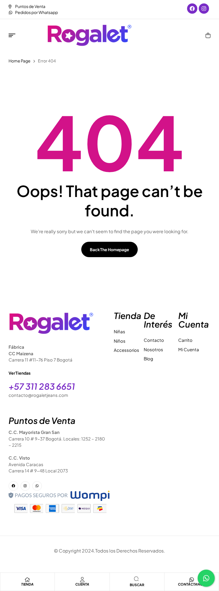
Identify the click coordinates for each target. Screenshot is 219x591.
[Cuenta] (82, 579)
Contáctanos (191, 584)
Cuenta (82, 584)
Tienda (27, 584)
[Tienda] (27, 579)
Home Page (20, 60)
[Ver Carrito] (208, 35)
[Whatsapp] (37, 486)
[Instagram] (204, 8)
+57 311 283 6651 (42, 386)
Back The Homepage (109, 249)
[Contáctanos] (191, 579)
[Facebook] (192, 8)
